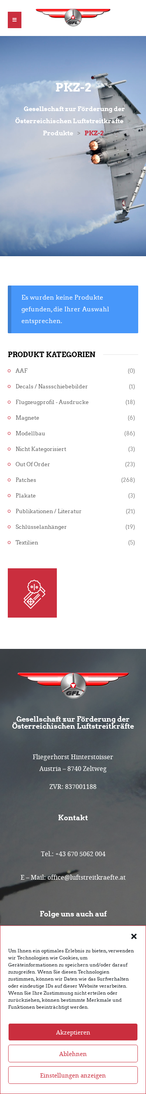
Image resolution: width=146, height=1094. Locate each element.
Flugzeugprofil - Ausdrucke (52, 402)
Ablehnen (73, 1054)
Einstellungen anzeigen (73, 1075)
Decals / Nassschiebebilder (52, 386)
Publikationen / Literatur (49, 511)
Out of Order (33, 464)
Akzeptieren (73, 1032)
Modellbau (30, 433)
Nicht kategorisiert (41, 449)
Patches (26, 480)
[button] (134, 936)
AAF (22, 371)
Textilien (27, 542)
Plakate (26, 495)
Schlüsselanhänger (41, 527)
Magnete (27, 418)
